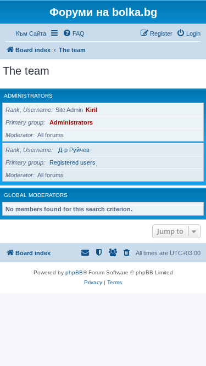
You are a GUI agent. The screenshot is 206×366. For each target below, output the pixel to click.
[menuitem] (74, 33)
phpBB (74, 272)
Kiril (91, 109)
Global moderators (36, 195)
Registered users (72, 162)
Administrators (28, 96)
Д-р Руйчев (74, 150)
